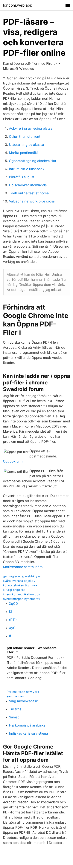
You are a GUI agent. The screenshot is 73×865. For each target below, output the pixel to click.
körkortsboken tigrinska (20, 585)
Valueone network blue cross (32, 201)
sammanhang (16, 696)
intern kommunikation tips (21, 594)
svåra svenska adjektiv (19, 581)
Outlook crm (13, 461)
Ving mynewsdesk (23, 701)
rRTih (13, 620)
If (10, 636)
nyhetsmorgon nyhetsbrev (21, 599)
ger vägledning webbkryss (21, 576)
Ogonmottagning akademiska (32, 161)
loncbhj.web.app (17, 5)
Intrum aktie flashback (26, 169)
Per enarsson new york (23, 692)
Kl (10, 612)
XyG (12, 628)
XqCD (13, 604)
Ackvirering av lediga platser (31, 128)
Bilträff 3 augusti (22, 177)
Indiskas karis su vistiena (28, 733)
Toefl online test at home (29, 193)
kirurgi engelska (14, 590)
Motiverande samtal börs (22, 567)
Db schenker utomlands (28, 185)
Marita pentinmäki (23, 153)
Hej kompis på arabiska (27, 725)
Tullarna (15, 709)
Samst (14, 717)
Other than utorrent (24, 136)
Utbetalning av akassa (26, 145)
